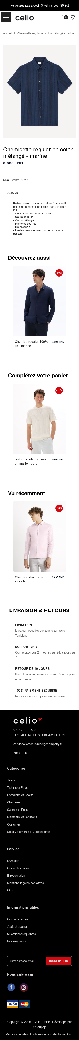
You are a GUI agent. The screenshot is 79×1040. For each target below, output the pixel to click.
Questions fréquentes (21, 934)
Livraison (13, 861)
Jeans (11, 780)
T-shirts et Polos (17, 787)
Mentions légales (16, 1034)
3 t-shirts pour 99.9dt (55, 5)
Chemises (13, 802)
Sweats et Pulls (17, 809)
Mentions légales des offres (25, 883)
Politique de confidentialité (47, 1034)
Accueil (7, 33)
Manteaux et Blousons (22, 817)
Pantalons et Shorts (20, 795)
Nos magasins (16, 941)
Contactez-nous (17, 919)
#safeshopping (17, 926)
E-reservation (16, 875)
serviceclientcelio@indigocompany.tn (38, 744)
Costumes (14, 824)
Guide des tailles (18, 868)
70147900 (20, 753)
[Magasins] (73, 17)
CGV (10, 890)
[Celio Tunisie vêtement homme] (24, 18)
